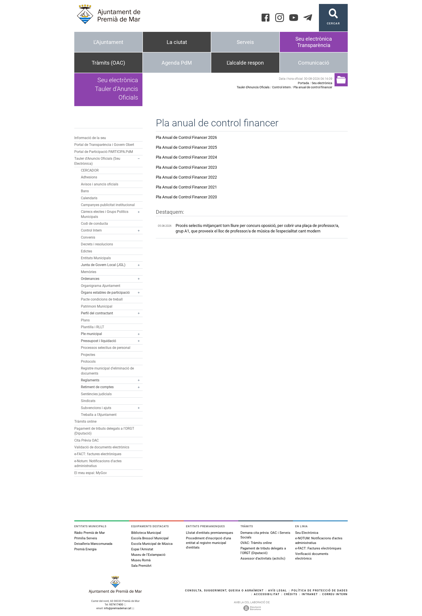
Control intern (281, 87)
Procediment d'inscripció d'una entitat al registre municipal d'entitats (208, 542)
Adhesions (89, 177)
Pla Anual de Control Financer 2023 (186, 167)
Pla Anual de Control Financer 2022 (186, 177)
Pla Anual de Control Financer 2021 (186, 187)
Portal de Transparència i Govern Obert (104, 145)
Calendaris (89, 198)
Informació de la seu (90, 138)
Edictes (86, 251)
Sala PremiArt (141, 566)
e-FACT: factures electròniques (97, 454)
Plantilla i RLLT (92, 327)
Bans (85, 191)
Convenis (88, 237)
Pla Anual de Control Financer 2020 (186, 197)
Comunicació (313, 63)
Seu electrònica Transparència (313, 42)
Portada (303, 83)
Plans (85, 320)
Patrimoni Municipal (96, 306)
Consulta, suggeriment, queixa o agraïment (224, 590)
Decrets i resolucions (97, 244)
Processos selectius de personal (105, 348)
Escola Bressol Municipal (150, 538)
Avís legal (277, 590)
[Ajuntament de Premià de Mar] (115, 592)
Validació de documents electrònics (101, 447)
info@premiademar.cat (117, 608)
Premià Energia (85, 549)
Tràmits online (85, 421)
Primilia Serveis (85, 538)
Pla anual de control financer (312, 87)
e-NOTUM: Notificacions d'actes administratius (318, 540)
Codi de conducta (94, 223)
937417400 (116, 604)
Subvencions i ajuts (96, 408)
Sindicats (88, 401)
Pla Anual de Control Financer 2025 (186, 147)
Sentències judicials (96, 394)
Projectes (88, 355)
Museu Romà (141, 560)
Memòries (88, 272)
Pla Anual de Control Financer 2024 (186, 157)
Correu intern (335, 594)
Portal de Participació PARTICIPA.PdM (103, 152)
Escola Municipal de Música (152, 544)
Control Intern (91, 230)
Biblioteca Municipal (146, 533)
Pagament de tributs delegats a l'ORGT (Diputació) (263, 550)
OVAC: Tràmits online (256, 543)
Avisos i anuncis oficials (99, 184)
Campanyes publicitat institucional (108, 205)
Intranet (310, 594)
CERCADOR (90, 170)
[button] (138, 158)
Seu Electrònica (306, 533)
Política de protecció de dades (319, 590)
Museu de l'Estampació (148, 555)
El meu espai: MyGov (90, 473)
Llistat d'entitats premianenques (209, 533)
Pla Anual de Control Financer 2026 (186, 137)
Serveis (245, 42)
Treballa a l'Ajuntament (98, 415)
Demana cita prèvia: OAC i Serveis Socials (265, 535)
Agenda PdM (177, 63)
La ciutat (177, 42)
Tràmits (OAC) (108, 63)
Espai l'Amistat (142, 549)
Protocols (88, 361)
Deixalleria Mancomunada (93, 544)
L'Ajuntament (108, 42)
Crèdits (290, 594)
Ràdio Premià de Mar (89, 533)
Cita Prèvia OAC (86, 440)
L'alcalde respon (245, 63)
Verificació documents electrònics (311, 556)
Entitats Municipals (96, 258)
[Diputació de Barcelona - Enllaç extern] (252, 607)
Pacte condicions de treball (102, 299)
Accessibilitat (267, 594)
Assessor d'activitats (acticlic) (262, 558)
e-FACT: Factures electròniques (318, 548)
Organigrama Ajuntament (100, 286)
